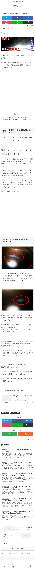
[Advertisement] (17, 90)
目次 (15, 114)
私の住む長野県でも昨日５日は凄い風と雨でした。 (18, 117)
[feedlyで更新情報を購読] (9, 434)
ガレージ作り (6, 412)
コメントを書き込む (17, 548)
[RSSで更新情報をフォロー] (25, 434)
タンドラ (14, 412)
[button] (31, 303)
